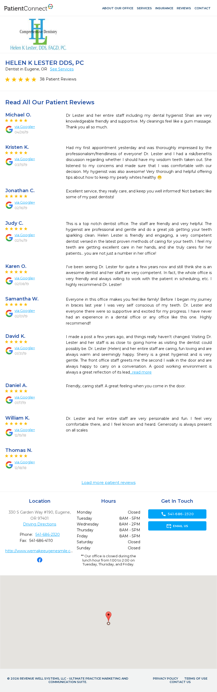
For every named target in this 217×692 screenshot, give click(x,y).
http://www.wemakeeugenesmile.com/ (41, 551)
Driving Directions (39, 524)
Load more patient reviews (108, 482)
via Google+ (25, 126)
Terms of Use (195, 678)
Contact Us (180, 682)
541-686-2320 (47, 534)
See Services (62, 69)
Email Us (177, 526)
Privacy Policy (165, 678)
